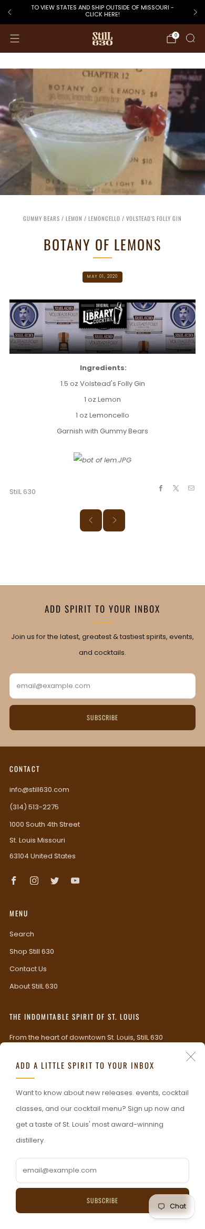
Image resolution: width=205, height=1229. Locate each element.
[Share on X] (176, 488)
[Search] (190, 38)
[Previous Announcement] (9, 12)
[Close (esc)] (191, 1056)
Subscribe (102, 1200)
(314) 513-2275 (34, 807)
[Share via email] (191, 488)
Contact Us (28, 969)
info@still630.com (39, 790)
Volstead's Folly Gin (154, 218)
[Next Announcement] (195, 12)
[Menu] (14, 38)
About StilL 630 (33, 986)
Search (21, 934)
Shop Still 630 (31, 951)
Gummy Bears (41, 218)
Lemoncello (104, 218)
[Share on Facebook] (160, 488)
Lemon (74, 218)
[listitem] (102, 12)
